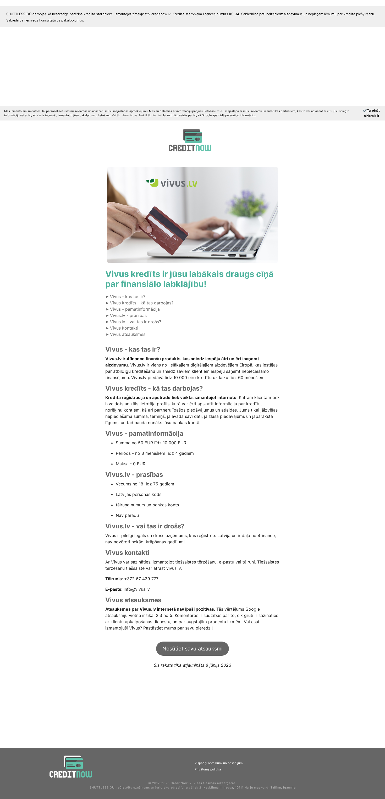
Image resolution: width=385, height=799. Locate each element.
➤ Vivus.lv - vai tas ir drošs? (133, 321)
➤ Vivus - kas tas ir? (125, 296)
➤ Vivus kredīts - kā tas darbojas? (139, 302)
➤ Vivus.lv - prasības (126, 315)
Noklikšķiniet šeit (151, 115)
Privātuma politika (208, 769)
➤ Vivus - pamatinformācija (132, 309)
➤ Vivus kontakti (121, 328)
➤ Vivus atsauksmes (125, 334)
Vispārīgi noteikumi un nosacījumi (219, 763)
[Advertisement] (192, 66)
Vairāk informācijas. (125, 115)
